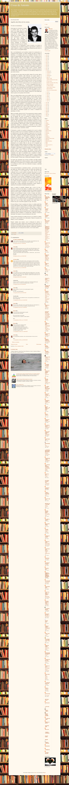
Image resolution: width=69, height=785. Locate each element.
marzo (48, 97)
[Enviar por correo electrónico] (18, 232)
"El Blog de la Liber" (47, 666)
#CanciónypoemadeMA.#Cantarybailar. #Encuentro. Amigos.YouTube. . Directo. (47, 328)
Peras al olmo (47, 265)
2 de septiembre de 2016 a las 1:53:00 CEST (20, 307)
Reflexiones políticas (49, 140)
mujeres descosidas (46, 346)
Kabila (46, 268)
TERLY (46, 250)
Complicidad (47, 610)
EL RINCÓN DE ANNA (47, 615)
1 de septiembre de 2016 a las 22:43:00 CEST (20, 300)
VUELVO (46, 684)
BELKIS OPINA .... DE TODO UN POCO (47, 408)
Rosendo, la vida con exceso (47, 270)
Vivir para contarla (46, 209)
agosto (48, 77)
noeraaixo (46, 529)
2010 (47, 110)
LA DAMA (46, 564)
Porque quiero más (47, 675)
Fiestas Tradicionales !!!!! (47, 374)
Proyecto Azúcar (46, 204)
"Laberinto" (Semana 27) (47, 307)
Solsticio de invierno (46, 476)
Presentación (48, 137)
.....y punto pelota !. (46, 635)
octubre (48, 74)
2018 (47, 66)
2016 (47, 69)
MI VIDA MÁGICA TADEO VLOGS (47, 381)
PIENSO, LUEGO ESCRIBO (46, 714)
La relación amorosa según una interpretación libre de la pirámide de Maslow (28, 373)
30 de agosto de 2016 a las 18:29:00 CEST (19, 267)
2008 (47, 113)
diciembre (48, 71)
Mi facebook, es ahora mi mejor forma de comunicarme (47, 669)
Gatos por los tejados (47, 279)
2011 (47, 108)
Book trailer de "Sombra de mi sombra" (47, 280)
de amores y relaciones (47, 292)
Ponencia (47, 135)
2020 (47, 63)
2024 (47, 58)
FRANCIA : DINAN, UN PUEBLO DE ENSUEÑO (47, 258)
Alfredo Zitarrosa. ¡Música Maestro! (46, 677)
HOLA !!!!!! (47, 588)
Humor (47, 125)
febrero (48, 99)
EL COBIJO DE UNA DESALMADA (47, 387)
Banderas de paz (47, 421)
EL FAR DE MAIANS (47, 689)
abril (47, 96)
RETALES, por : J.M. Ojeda (47, 504)
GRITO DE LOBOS (47, 646)
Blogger (44, 772)
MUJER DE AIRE (47, 726)
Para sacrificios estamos (47, 662)
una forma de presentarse (47, 563)
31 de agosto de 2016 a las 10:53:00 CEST (19, 292)
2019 (47, 65)
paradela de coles (47, 474)
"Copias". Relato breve (47, 641)
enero (48, 100)
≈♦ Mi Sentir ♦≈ (47, 707)
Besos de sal (47, 729)
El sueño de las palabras (47, 334)
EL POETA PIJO (47, 569)
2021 (47, 62)
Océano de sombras (46, 211)
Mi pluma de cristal (47, 306)
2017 (47, 68)
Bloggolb (46, 739)
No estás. (46, 537)
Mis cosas (47, 131)
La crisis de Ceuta (14, 349)
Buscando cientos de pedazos (46, 511)
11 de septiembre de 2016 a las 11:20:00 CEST (20, 331)
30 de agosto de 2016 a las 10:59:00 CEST (19, 256)
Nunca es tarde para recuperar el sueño (47, 514)
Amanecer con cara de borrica (47, 483)
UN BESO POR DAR (47, 403)
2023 (47, 59)
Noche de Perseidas (50, 88)
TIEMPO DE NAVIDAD (47, 604)
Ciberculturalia (47, 581)
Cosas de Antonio (20, 5)
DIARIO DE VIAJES (47, 255)
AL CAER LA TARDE (47, 520)
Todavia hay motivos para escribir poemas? (47, 245)
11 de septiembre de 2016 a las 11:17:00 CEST (20, 320)
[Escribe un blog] (19, 232)
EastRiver (46, 688)
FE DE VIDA (47, 287)
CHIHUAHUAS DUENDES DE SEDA (47, 628)
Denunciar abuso (48, 149)
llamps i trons (47, 633)
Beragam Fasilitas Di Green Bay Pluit (47, 453)
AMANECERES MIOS (47, 459)
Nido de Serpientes (46, 415)
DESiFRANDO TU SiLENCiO (47, 653)
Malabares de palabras (47, 722)
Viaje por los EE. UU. (49, 144)
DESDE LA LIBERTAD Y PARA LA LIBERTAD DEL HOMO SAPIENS (47, 575)
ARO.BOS (46, 351)
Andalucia (47, 120)
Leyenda (47, 128)
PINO (46, 499)
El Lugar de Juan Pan (47, 312)
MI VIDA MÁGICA (46, 380)
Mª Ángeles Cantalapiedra (17, 239)
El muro (46, 216)
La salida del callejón (50, 85)
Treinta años (47, 204)
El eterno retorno (49, 81)
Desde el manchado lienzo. (46, 506)
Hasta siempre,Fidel (47, 446)
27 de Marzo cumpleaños (47, 367)
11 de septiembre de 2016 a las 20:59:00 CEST (20, 339)
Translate (52, 155)
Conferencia (47, 124)
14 (45, 415)
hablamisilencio (47, 746)
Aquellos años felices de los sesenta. (52, 79)
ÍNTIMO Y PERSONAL (47, 340)
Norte (46, 622)
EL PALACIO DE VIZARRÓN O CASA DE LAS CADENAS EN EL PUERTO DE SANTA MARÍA (47, 316)
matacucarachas (47, 694)
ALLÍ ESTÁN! (47, 347)
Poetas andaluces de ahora (47, 323)
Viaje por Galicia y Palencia (51, 87)
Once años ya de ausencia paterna (52, 90)
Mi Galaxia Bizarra (47, 700)
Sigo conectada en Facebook (47, 582)
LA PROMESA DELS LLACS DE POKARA (47, 450)
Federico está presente (50, 84)
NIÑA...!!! (46, 199)
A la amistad (47, 558)
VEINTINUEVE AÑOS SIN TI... (47, 460)
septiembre (48, 75)
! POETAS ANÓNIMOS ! (47, 733)
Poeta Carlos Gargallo (47, 394)
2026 (47, 55)
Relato (15, 234)
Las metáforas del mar (47, 426)
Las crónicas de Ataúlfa (47, 719)
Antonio (14, 246)
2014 (47, 104)
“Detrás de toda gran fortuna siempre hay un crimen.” (24, 379)
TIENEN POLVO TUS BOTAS (47, 427)
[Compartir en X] (21, 232)
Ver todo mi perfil (47, 50)
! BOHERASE (47, 749)
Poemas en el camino (47, 542)
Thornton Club (47, 498)
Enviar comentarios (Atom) (19, 346)
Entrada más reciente (14, 344)
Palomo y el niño (49, 78)
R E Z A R (46, 251)
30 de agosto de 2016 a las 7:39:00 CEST (19, 243)
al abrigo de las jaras (47, 243)
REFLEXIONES (47, 444)
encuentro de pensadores (47, 488)
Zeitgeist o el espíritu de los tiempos (47, 648)
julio (47, 91)
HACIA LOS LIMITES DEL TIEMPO (47, 197)
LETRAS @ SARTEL (47, 627)
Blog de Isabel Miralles (47, 524)
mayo (48, 94)
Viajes (47, 146)
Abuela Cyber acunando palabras (47, 371)
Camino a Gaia (47, 357)
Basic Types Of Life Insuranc (47, 616)
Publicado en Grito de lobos (50, 138)
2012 (47, 107)
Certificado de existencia (47, 536)
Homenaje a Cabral (47, 655)
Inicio (27, 344)
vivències (46, 274)
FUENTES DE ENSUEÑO (47, 353)
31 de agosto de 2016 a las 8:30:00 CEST (19, 284)
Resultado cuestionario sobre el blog (52, 82)
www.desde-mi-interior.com (47, 683)
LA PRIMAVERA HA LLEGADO (47, 596)
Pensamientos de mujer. (47, 401)
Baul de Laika (47, 220)
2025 (47, 56)
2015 (47, 102)
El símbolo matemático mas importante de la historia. (47, 359)
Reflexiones (47, 139)
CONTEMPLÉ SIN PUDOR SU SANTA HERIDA (47, 469)
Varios (47, 143)
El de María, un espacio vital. (47, 481)
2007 (47, 114)
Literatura (47, 129)
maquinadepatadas (47, 439)
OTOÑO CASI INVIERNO (47, 286)
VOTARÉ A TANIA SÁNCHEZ (47, 531)
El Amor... (46, 525)
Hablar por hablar (47, 264)
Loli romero (15, 259)
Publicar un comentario (15, 342)
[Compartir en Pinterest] (23, 232)
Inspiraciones (47, 558)
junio (48, 93)
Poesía (47, 134)
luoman (35, 772)
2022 (47, 60)
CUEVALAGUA (47, 703)
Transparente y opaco (47, 549)
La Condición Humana (47, 609)
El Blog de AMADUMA (47, 743)
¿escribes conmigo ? (46, 711)
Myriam (14, 310)
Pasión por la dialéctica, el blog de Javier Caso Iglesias (47, 227)
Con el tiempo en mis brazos (47, 640)
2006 (47, 115)
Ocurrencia (47, 133)
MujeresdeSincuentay (47, 587)
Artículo (47, 123)
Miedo (46, 410)
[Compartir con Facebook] (22, 232)
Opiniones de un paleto (47, 420)
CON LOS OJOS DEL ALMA (47, 602)
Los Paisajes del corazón (47, 365)
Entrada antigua (38, 344)
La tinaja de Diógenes (47, 216)
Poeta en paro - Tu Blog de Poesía (47, 432)
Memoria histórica (48, 130)
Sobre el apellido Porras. (20, 384)
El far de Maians (46, 621)
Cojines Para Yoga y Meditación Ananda (47, 593)
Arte (46, 121)
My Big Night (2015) (47, 495)
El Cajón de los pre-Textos (47, 660)
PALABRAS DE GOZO (47, 396)
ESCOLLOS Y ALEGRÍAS (47, 390)
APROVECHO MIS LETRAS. (47, 435)
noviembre (48, 72)
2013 (47, 105)
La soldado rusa (47, 335)
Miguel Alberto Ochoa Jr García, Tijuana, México (47, 544)
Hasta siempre (47, 695)
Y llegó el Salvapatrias (47, 493)
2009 (47, 111)
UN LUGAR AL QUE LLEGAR (47, 342)
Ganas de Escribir (46, 736)
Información (47, 126)
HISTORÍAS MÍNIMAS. (47, 222)
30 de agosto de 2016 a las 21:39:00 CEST (19, 277)
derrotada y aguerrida (47, 753)
